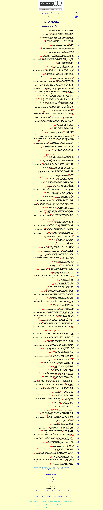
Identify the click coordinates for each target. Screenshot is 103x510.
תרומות (37, 507)
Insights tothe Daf (31, 491)
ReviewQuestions (47, 491)
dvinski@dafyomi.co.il (57, 468)
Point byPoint (54, 491)
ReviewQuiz (43, 495)
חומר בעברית (58, 504)
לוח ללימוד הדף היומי (45, 504)
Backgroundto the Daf (39, 491)
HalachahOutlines (61, 491)
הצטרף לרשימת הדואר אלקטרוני (51, 502)
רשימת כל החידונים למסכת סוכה (51, 470)
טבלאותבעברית (49, 495)
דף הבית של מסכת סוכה (51, 474)
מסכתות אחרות (34, 502)
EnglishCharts (74, 491)
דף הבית (51, 482)
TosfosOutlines (68, 491)
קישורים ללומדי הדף (61, 507)
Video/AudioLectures (67, 495)
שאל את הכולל (68, 502)
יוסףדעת (55, 495)
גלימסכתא (60, 495)
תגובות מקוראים (47, 507)
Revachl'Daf (36, 495)
